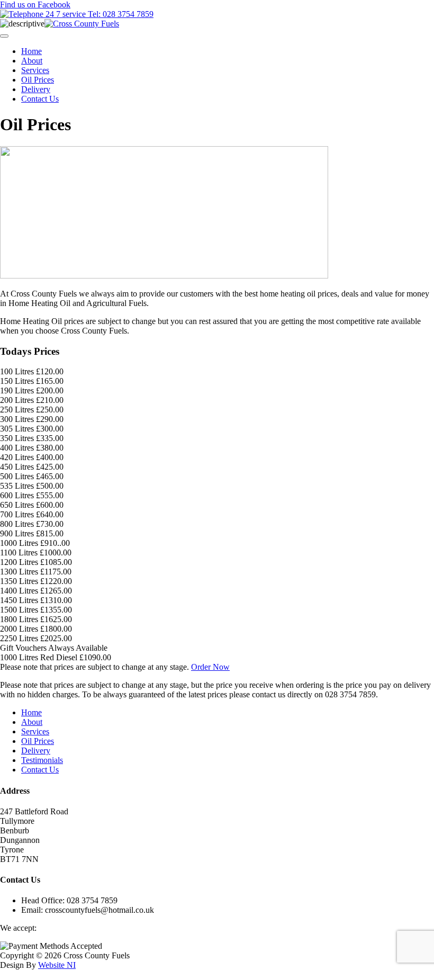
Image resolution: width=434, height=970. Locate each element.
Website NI (57, 964)
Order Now (210, 666)
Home (31, 51)
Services (35, 70)
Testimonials (42, 760)
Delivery (35, 89)
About (31, 60)
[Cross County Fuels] (81, 23)
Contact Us (40, 98)
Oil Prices (37, 79)
